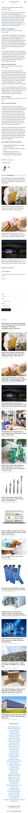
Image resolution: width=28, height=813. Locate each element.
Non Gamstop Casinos (14, 733)
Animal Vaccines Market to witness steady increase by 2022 (12, 556)
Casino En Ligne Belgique (14, 773)
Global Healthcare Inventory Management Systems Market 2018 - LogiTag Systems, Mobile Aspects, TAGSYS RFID (14, 433)
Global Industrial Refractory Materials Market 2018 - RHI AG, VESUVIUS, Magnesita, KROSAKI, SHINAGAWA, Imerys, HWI (13, 690)
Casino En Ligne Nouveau (14, 780)
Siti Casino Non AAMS (14, 793)
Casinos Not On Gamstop (14, 735)
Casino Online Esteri (14, 798)
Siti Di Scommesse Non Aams (14, 726)
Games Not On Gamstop (14, 743)
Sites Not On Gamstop (14, 752)
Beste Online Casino (14, 751)
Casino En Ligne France (14, 747)
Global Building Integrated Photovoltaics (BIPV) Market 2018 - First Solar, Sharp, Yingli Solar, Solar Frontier (14, 716)
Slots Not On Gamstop (14, 754)
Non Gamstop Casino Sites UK (14, 764)
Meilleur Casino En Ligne (14, 777)
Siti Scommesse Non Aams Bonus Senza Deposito (14, 799)
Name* (3, 294)
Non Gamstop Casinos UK (14, 756)
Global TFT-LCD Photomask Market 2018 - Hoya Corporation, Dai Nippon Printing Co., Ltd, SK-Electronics (13, 640)
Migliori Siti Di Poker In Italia (14, 728)
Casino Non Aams (14, 757)
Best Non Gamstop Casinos (14, 746)
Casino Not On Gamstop (14, 731)
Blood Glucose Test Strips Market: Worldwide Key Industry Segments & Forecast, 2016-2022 (13, 588)
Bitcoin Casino (14, 772)
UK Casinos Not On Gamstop (14, 739)
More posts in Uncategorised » (20, 175)
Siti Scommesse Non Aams (14, 794)
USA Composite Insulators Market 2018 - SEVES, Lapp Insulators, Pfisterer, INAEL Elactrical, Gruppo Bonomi (12, 499)
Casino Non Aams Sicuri (14, 796)
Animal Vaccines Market (8, 15)
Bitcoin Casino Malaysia (14, 789)
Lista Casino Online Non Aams (14, 791)
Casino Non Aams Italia (14, 765)
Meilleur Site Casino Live (14, 744)
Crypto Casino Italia (14, 730)
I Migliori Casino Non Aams (14, 775)
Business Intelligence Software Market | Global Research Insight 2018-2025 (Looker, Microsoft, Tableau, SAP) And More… (14, 532)
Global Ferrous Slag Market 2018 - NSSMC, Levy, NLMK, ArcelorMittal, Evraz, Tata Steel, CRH (13, 664)
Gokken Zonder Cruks (14, 762)
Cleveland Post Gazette (14, 1)
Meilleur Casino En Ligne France (14, 760)
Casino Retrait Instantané (14, 781)
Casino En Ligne (14, 770)
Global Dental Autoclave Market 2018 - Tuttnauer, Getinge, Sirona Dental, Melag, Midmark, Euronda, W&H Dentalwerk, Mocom (14, 613)
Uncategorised (10, 159)
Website (3, 303)
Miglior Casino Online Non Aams (14, 785)
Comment (3, 278)
